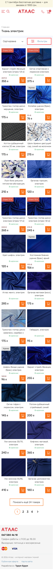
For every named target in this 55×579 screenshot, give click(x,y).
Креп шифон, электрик (14, 255)
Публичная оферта (9, 561)
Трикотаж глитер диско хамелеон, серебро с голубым (13, 332)
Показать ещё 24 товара (26, 502)
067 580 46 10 (9, 535)
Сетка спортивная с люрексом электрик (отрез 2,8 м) (39, 72)
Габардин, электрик (39, 329)
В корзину (23, 80)
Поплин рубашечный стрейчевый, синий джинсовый (39, 407)
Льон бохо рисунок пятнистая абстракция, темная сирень (13, 183)
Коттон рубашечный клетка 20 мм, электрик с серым (13, 146)
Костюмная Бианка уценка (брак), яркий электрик (39, 258)
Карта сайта (27, 561)
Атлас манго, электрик (13, 292)
